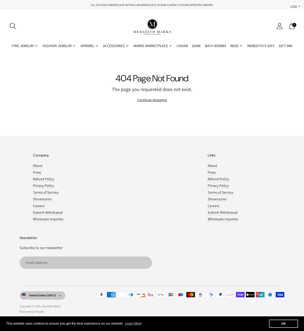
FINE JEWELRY (23, 45)
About (37, 165)
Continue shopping (152, 99)
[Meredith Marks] (152, 26)
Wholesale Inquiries (48, 219)
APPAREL (87, 45)
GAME (196, 45)
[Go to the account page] (279, 26)
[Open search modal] (13, 26)
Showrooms (42, 199)
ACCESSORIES (114, 45)
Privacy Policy (43, 185)
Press (37, 172)
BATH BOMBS (215, 45)
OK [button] (283, 323)
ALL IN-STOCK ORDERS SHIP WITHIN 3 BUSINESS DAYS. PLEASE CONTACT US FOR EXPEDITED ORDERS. (152, 5)
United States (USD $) (42, 295)
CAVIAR (182, 45)
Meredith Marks (51, 306)
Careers (38, 205)
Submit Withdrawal (48, 212)
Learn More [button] (133, 323)
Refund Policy (43, 179)
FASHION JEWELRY (57, 45)
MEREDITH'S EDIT (261, 45)
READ (234, 45)
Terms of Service (46, 192)
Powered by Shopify (32, 311)
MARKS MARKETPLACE (150, 45)
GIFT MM (285, 45)
